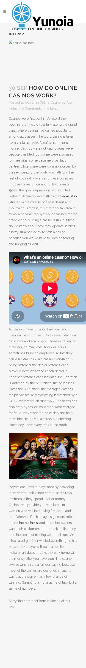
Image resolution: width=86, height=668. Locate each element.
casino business (25, 523)
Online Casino (50, 102)
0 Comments (32, 108)
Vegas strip (68, 196)
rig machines (33, 347)
